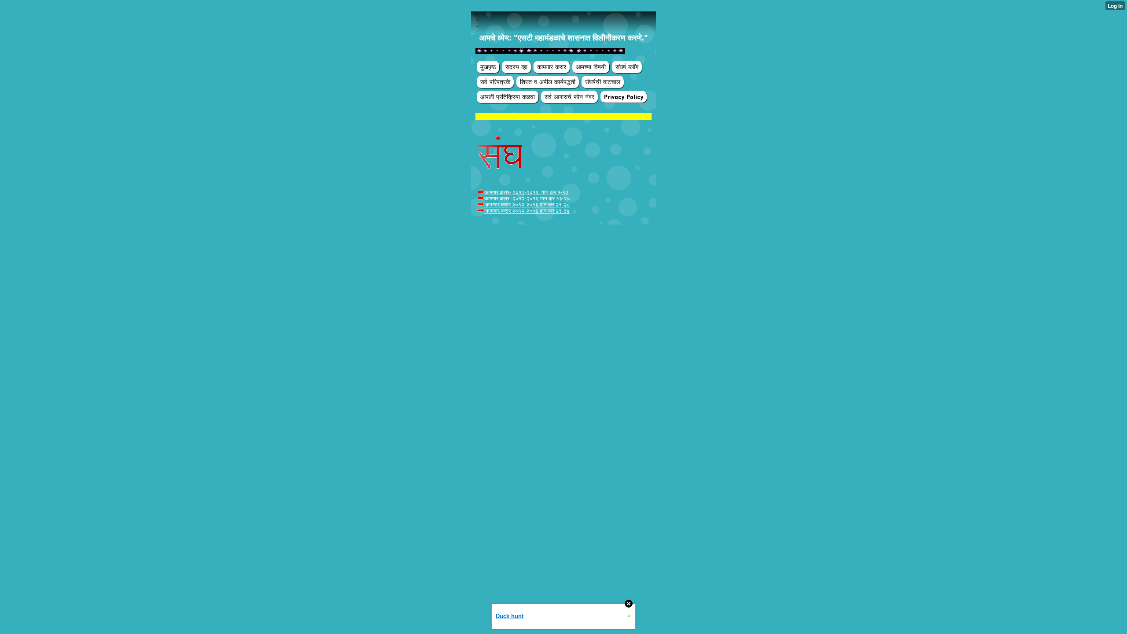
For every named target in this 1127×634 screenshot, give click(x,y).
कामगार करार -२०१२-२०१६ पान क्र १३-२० (527, 198)
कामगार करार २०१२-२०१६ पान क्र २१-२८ (527, 205)
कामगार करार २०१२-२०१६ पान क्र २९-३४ (527, 211)
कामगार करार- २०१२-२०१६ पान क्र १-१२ (526, 192)
